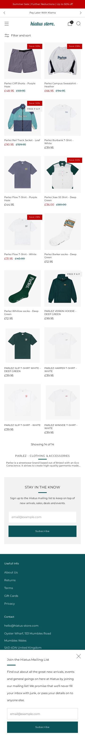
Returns (10, 580)
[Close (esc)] (78, 656)
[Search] (78, 23)
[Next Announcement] (81, 13)
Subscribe (42, 727)
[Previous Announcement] (4, 13)
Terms (8, 588)
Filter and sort (21, 35)
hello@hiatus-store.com (21, 625)
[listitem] (42, 4)
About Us (11, 572)
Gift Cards (11, 596)
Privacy (9, 603)
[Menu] (6, 23)
